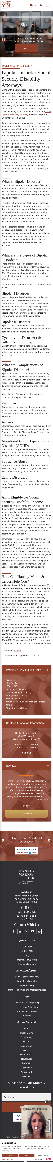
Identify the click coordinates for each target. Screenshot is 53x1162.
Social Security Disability (19, 692)
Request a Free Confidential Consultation (26, 840)
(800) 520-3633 (27, 911)
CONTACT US (26, 48)
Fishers (26, 1041)
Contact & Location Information (25, 723)
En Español (12, 683)
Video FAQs (13, 686)
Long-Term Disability (17, 695)
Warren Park (26, 1072)
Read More (42, 799)
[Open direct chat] (46, 1102)
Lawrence (26, 1050)
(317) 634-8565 (30, 744)
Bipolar (17, 650)
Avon (26, 1028)
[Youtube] (32, 931)
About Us (11, 680)
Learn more (26, 814)
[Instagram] (39, 931)
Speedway (26, 1067)
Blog (9, 704)
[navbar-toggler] (47, 5)
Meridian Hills (26, 1054)
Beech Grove (26, 1033)
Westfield (26, 1076)
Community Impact (16, 689)
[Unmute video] (36, 1128)
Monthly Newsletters (17, 708)
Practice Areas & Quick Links (23, 670)
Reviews (11, 765)
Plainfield (26, 1063)
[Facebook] (13, 931)
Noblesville (26, 1059)
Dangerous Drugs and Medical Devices (26, 701)
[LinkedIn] (19, 931)
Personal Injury (14, 698)
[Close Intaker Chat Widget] (50, 1102)
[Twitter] (26, 931)
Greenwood (26, 1046)
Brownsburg (26, 1037)
